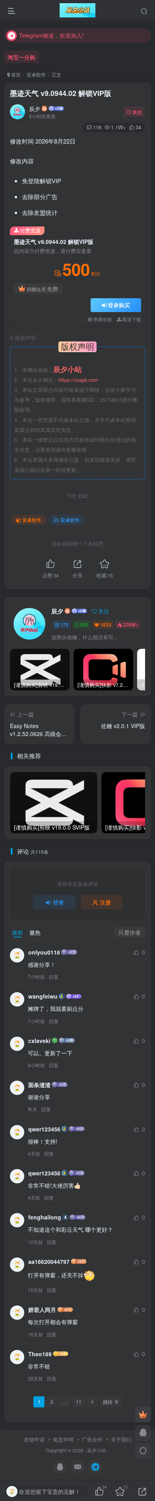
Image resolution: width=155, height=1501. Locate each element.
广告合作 (92, 1439)
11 (78, 1401)
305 (84, 624)
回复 (53, 976)
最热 (35, 932)
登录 (58, 902)
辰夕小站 (96, 1450)
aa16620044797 (49, 1261)
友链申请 (34, 1439)
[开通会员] (143, 1414)
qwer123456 (44, 1129)
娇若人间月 (42, 1309)
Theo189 (40, 1354)
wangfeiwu (43, 996)
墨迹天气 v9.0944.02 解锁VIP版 (60, 93)
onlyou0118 (44, 952)
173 (64, 624)
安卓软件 (36, 74)
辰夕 (34, 109)
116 (97, 127)
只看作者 (129, 932)
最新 (17, 932)
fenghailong (44, 1217)
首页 (15, 74)
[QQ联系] (143, 1433)
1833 (105, 624)
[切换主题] (143, 1451)
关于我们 (121, 1439)
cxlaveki (39, 1041)
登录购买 (119, 305)
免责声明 (63, 1439)
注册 (105, 902)
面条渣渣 (39, 1085)
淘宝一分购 (21, 57)
